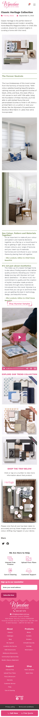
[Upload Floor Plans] (29, 558)
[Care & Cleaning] (10, 571)
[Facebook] (17, 698)
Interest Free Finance (10, 563)
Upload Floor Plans (28, 562)
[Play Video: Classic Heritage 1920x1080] (19, 337)
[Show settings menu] (31, 368)
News (12, 16)
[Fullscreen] (35, 368)
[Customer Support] (29, 571)
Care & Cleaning (10, 575)
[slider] (17, 368)
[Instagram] (21, 698)
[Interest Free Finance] (10, 558)
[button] (3, 543)
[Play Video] (4, 368)
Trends (6, 16)
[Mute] (27, 368)
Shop (29, 666)
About (10, 629)
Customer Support (28, 575)
